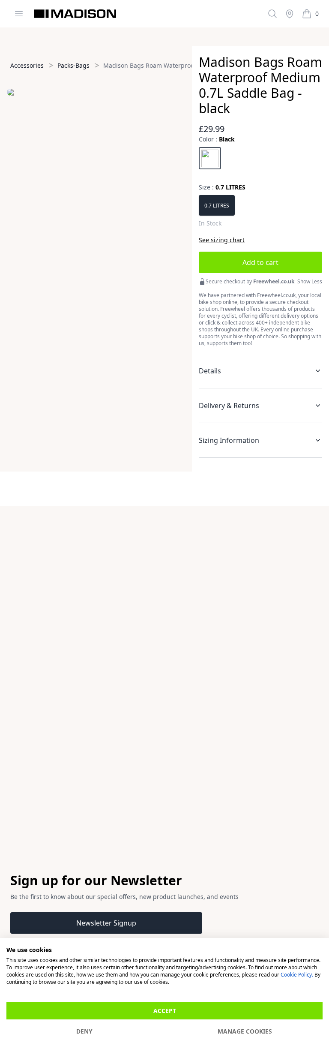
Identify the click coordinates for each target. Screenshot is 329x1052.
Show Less (309, 281)
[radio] (210, 158)
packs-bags (73, 65)
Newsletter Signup (106, 923)
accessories (27, 65)
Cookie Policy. (297, 974)
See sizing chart (222, 240)
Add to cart (260, 262)
